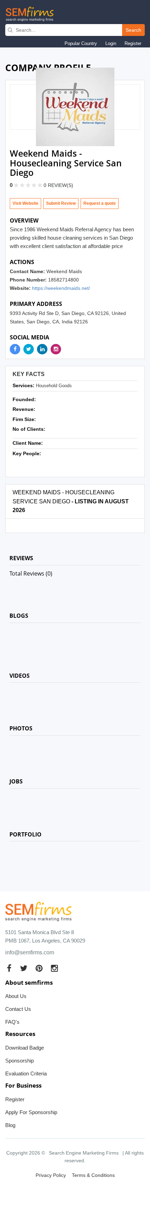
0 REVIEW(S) (58, 185)
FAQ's (12, 1022)
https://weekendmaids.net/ (61, 288)
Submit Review (61, 203)
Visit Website (25, 203)
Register (133, 43)
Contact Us (18, 1009)
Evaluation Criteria (26, 1073)
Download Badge (24, 1048)
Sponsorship (19, 1061)
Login (110, 43)
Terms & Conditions (93, 1175)
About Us (16, 996)
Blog (10, 1125)
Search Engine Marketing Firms (84, 1153)
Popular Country (81, 43)
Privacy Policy (51, 1175)
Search (133, 30)
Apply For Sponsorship (31, 1112)
